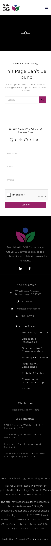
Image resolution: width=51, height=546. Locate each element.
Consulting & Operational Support (34, 381)
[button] (46, 7)
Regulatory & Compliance (30, 365)
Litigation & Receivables (29, 340)
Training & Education (35, 357)
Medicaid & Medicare (35, 332)
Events (26, 388)
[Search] (42, 99)
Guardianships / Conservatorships (33, 350)
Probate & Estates (33, 373)
